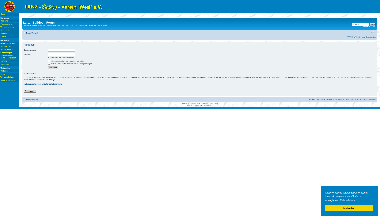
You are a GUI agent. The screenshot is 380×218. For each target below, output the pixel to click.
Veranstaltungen (7, 27)
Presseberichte (6, 24)
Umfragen (4, 71)
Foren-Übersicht (32, 33)
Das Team (311, 99)
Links (2, 74)
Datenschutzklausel (8, 80)
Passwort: (28, 54)
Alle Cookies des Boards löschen (329, 99)
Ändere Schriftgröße (373, 32)
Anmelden (372, 37)
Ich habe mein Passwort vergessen (61, 57)
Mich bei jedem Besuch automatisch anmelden (67, 61)
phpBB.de (209, 105)
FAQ (351, 37)
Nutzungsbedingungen (33, 84)
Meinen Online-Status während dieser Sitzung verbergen (71, 64)
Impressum (4, 64)
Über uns (4, 21)
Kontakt (3, 36)
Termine (3, 61)
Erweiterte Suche (369, 27)
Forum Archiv (5, 46)
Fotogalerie (5, 30)
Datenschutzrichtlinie (53, 84)
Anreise (3, 33)
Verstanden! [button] (349, 208)
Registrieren (360, 37)
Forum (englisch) (7, 50)
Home (2, 14)
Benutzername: (30, 50)
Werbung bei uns (7, 77)
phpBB (192, 103)
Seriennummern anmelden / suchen (8, 57)
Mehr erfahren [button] (347, 200)
